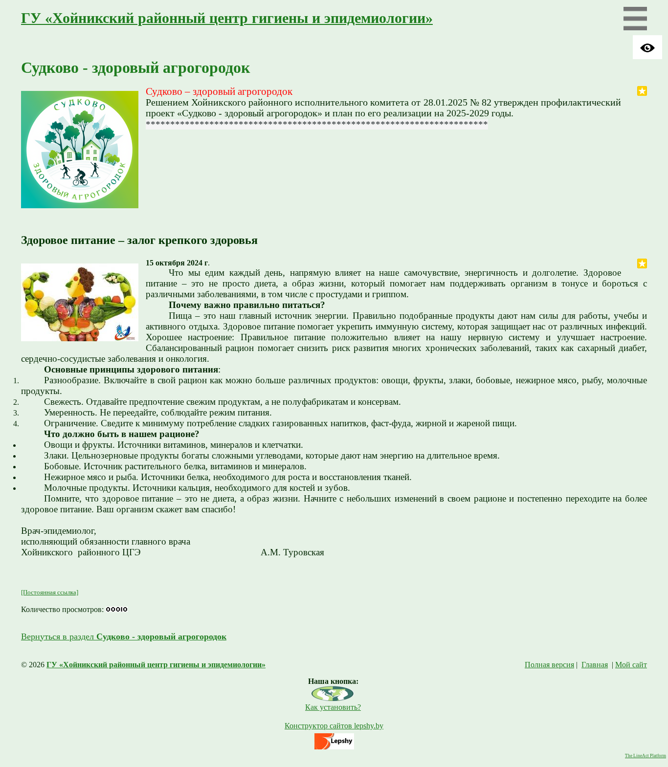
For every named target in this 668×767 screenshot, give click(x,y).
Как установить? (333, 707)
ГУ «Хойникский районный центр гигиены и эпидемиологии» (227, 18)
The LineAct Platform (645, 755)
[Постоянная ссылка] (49, 592)
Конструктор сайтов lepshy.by (334, 726)
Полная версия (549, 664)
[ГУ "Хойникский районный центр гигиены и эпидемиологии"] (333, 698)
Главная (594, 664)
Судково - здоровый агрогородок (135, 67)
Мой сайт (631, 664)
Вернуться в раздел (123, 636)
